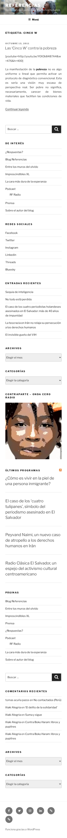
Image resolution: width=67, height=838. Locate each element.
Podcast (10, 189)
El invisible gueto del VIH (20, 334)
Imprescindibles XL (17, 174)
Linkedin (10, 254)
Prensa (9, 203)
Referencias (23, 5)
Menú (35, 19)
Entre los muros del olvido (21, 166)
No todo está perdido (18, 299)
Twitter (10, 240)
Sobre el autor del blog (19, 210)
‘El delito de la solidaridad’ (41, 707)
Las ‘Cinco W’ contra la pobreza (30, 48)
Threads (10, 262)
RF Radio (15, 194)
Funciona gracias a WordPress (22, 829)
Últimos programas (22, 470)
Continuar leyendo (17, 109)
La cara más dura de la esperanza (25, 181)
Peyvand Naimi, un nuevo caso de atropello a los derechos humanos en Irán (32, 540)
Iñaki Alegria (13, 707)
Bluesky (10, 269)
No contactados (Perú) (47, 700)
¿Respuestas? (14, 152)
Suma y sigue (33, 714)
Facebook (11, 233)
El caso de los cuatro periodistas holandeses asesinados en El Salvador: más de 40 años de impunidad (33, 311)
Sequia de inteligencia (19, 292)
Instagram (11, 247)
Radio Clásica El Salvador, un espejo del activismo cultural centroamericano (31, 569)
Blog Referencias (16, 159)
